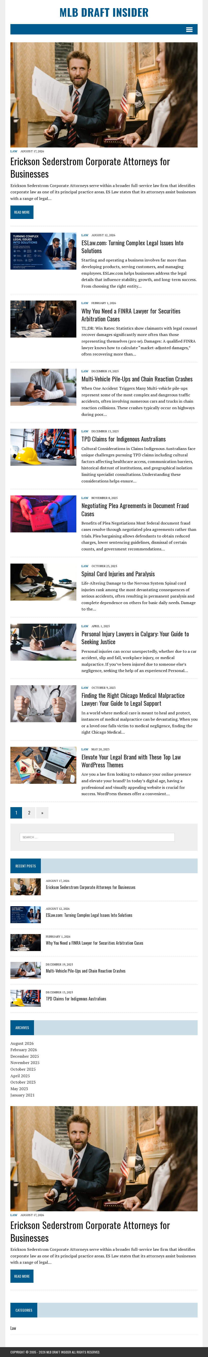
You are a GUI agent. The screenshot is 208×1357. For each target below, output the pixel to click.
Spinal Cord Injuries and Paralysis (118, 573)
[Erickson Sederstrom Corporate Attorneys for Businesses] (104, 144)
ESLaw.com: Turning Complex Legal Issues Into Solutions (132, 246)
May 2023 (19, 1088)
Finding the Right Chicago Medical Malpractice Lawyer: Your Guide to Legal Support (133, 699)
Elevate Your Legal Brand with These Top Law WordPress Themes (131, 760)
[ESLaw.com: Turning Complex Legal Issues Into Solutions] (43, 266)
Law (13, 151)
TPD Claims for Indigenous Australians (123, 438)
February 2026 (23, 1049)
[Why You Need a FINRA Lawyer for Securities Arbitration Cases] (43, 334)
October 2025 (23, 1069)
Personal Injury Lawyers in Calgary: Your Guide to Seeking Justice (135, 637)
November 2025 (25, 1062)
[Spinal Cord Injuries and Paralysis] (43, 597)
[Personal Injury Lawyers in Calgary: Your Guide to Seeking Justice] (43, 657)
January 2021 (22, 1095)
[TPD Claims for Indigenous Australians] (43, 462)
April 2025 (20, 1076)
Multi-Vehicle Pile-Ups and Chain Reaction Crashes (137, 378)
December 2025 (24, 1056)
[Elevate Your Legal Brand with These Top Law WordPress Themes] (43, 780)
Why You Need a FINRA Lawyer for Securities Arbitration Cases (130, 314)
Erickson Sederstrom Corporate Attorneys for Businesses (90, 167)
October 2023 (23, 1082)
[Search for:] (97, 837)
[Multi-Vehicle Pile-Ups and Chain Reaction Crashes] (43, 402)
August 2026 (22, 1043)
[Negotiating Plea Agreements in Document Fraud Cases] (43, 529)
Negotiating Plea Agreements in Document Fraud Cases (135, 509)
